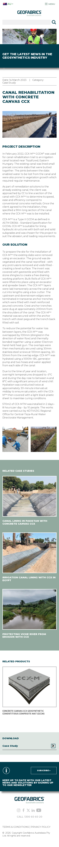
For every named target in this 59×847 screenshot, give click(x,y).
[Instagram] (19, 810)
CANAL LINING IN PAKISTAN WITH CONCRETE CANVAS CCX (24, 522)
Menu (51, 4)
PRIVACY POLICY (40, 826)
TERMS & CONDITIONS (15, 826)
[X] (28, 811)
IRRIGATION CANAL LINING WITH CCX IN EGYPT (29, 579)
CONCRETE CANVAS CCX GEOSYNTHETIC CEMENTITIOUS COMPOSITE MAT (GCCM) (23, 712)
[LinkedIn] (33, 811)
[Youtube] (38, 811)
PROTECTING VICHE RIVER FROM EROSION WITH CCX (24, 635)
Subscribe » (43, 770)
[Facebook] (23, 811)
